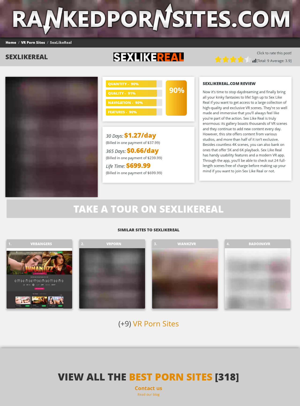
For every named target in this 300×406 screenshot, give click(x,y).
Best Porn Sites (170, 376)
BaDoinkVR (259, 243)
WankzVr (186, 243)
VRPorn (113, 243)
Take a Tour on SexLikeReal (148, 208)
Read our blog (149, 394)
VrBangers (41, 243)
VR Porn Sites (33, 42)
